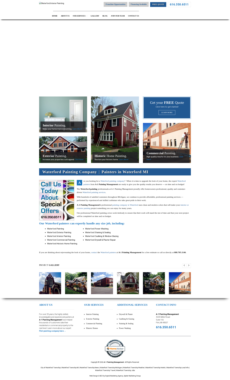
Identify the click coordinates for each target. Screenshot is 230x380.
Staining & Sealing (126, 324)
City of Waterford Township (50, 368)
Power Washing (125, 328)
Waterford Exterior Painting (59, 232)
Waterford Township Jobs (125, 370)
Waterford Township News (89, 368)
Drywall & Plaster (126, 314)
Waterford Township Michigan (111, 368)
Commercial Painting (94, 324)
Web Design (93, 376)
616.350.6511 (179, 4)
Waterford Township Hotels (155, 368)
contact (94, 252)
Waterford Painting (55, 229)
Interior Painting (92, 314)
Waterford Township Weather (133, 368)
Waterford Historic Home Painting (62, 243)
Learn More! (77, 129)
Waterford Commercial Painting (61, 240)
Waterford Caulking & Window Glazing (101, 236)
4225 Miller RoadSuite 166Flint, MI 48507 (163, 320)
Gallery (95, 16)
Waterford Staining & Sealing (98, 232)
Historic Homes (92, 328)
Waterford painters (108, 252)
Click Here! (79, 159)
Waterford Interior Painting (59, 236)
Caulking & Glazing (126, 319)
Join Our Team (118, 16)
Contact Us (133, 16)
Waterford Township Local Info (178, 368)
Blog (105, 16)
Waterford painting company (112, 181)
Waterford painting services (94, 192)
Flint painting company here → (52, 331)
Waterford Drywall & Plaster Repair (100, 240)
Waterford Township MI (70, 368)
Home (55, 16)
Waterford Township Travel (105, 370)
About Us (65, 16)
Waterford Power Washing (96, 229)
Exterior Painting (92, 319)
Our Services (79, 16)
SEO (101, 376)
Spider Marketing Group (132, 376)
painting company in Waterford (125, 205)
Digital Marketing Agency (114, 376)
